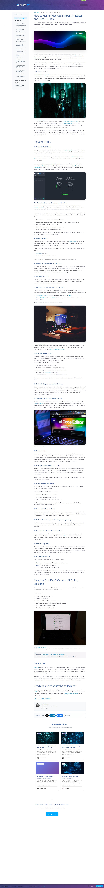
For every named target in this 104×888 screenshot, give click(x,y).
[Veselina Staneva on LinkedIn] (44, 708)
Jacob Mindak (39, 647)
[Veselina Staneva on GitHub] (47, 708)
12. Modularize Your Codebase (20, 58)
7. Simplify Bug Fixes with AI (21, 41)
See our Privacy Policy (41, 886)
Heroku (70, 295)
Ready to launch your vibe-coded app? (19, 86)
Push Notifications (60, 4)
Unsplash (43, 120)
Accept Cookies (99, 886)
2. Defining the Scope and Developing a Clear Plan (21, 26)
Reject (92, 886)
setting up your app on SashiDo (57, 349)
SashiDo (44, 165)
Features (53, 4)
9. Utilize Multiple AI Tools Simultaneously (21, 48)
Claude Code (66, 121)
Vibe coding (36, 667)
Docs (70, 4)
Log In (84, 4)
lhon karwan (39, 120)
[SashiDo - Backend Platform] (23, 6)
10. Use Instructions (20, 51)
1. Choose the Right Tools (21, 23)
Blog (74, 4)
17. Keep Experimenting (20, 76)
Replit (65, 150)
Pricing (66, 4)
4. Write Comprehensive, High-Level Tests (20, 32)
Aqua (65, 535)
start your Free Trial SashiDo (71, 693)
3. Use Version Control (20, 29)
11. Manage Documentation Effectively (21, 55)
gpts (35, 698)
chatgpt (42, 698)
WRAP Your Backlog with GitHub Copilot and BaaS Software (46, 746)
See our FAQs (52, 814)
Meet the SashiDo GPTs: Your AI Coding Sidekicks (20, 79)
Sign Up (77, 4)
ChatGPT (36, 207)
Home (44, 4)
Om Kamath (39, 344)
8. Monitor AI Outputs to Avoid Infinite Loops (20, 45)
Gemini (40, 207)
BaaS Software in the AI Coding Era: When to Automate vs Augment (71, 746)
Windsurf (71, 121)
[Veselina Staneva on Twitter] (42, 708)
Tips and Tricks (18, 20)
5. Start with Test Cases (20, 35)
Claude (43, 207)
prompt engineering (68, 123)
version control (72, 241)
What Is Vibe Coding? (19, 18)
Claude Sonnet (43, 295)
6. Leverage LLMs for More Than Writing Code (21, 39)
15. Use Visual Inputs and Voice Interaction (20, 71)
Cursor (77, 121)
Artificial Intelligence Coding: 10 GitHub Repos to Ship (71, 777)
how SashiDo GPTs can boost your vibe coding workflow (53, 654)
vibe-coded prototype (56, 163)
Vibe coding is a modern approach (41, 75)
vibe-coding (48, 698)
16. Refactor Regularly (20, 73)
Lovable (70, 150)
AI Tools (48, 4)
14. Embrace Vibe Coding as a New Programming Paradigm (21, 66)
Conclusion (17, 82)
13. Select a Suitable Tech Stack (21, 62)
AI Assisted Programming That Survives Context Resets (46, 777)
